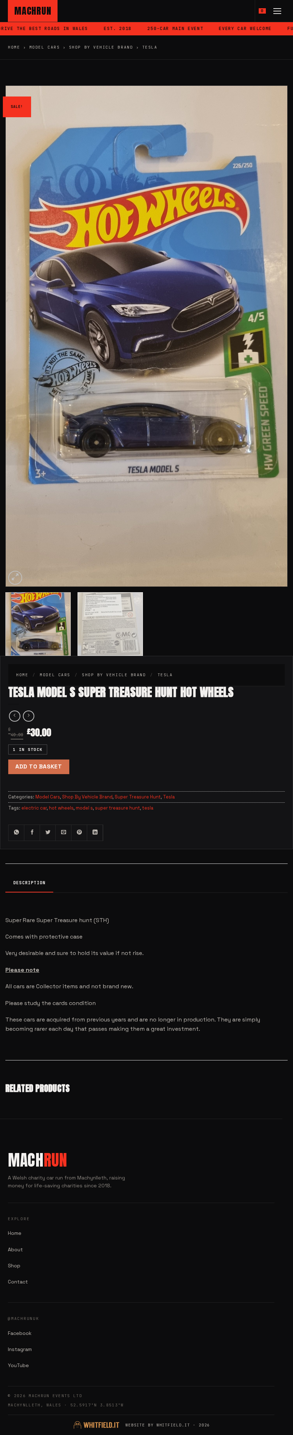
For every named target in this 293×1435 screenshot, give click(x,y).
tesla (147, 808)
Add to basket (38, 766)
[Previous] (20, 293)
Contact (18, 1281)
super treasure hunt (117, 808)
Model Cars (44, 47)
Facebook (19, 1333)
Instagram (20, 1349)
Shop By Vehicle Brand (101, 47)
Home (14, 47)
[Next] (272, 293)
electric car (34, 808)
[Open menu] (277, 11)
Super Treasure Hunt (138, 797)
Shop (14, 1265)
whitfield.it (173, 1424)
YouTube (18, 1365)
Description (29, 883)
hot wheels (61, 808)
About (15, 1249)
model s (84, 808)
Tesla (150, 47)
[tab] (29, 883)
